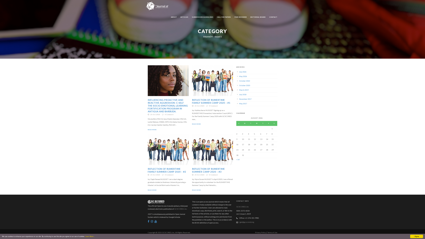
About (174, 17)
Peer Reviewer (241, 17)
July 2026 (242, 72)
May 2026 (243, 76)
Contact (273, 17)
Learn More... (90, 236)
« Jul (238, 159)
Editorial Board (258, 17)
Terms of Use (272, 232)
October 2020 (244, 85)
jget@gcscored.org (247, 222)
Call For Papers (224, 17)
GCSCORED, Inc (242, 207)
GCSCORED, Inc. (180, 209)
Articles (184, 17)
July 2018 (242, 94)
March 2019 (243, 90)
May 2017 (243, 103)
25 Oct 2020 (155, 114)
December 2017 (245, 99)
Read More (152, 129)
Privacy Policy (260, 232)
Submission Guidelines (202, 17)
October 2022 (244, 81)
